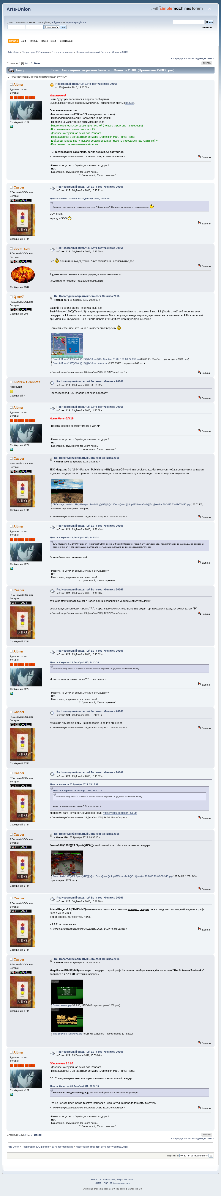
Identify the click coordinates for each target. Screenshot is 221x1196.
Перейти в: (173, 1155)
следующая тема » (203, 58)
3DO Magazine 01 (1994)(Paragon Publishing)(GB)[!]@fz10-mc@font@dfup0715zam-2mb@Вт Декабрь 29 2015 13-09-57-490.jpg (121, 504)
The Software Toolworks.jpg (67, 1033)
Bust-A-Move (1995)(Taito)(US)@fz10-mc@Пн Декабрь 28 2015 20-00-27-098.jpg (96, 359)
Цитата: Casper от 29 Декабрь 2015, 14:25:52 (74, 537)
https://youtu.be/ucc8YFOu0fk (120, 812)
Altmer (18, 84)
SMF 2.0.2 (96, 1179)
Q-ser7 (19, 297)
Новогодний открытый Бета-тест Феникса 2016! (86, 83)
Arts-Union (18, 9)
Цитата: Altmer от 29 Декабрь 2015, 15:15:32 (74, 784)
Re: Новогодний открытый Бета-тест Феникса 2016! (90, 186)
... (29, 63)
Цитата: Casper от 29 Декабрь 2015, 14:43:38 (74, 662)
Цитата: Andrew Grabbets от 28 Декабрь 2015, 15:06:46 (80, 198)
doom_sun (22, 248)
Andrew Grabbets (26, 382)
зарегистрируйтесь (76, 22)
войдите (56, 22)
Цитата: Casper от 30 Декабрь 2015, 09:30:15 (74, 1086)
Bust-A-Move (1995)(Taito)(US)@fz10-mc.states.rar (80, 363)
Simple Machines (125, 1179)
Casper (19, 187)
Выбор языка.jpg (61, 1005)
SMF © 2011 (109, 1179)
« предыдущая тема (182, 58)
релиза (129, 102)
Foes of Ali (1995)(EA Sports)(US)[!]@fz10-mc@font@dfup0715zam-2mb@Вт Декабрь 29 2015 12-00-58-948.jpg (112, 876)
